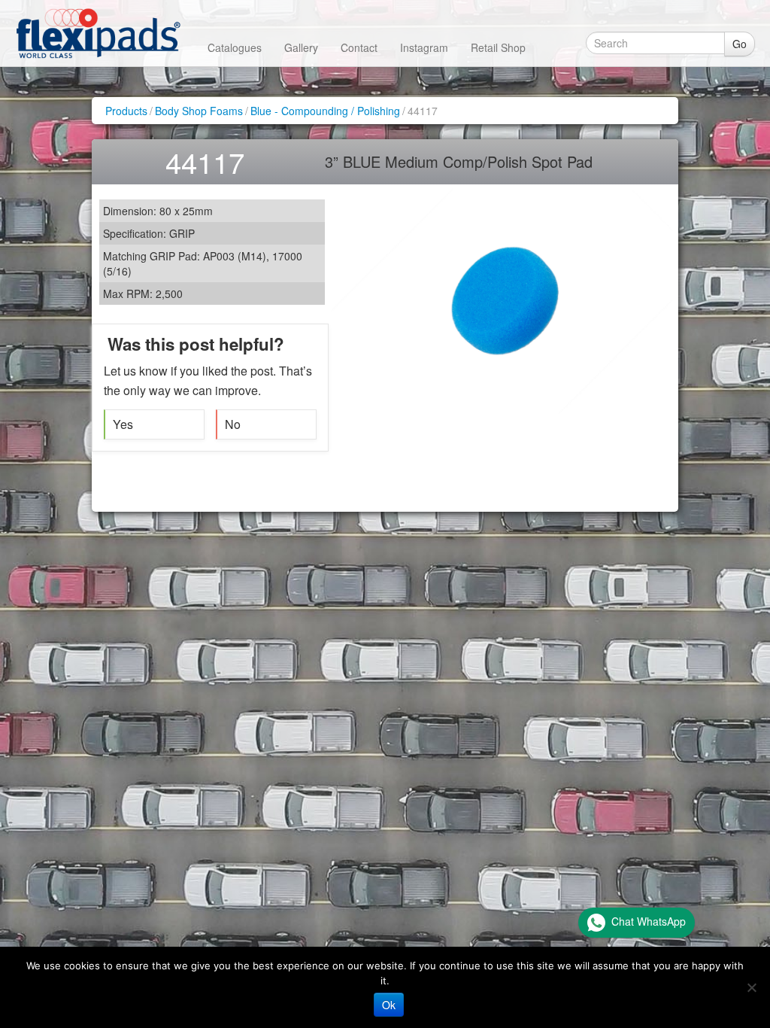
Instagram (424, 47)
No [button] (233, 424)
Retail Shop (498, 47)
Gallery (301, 47)
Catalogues (235, 47)
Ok (389, 1004)
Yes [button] (123, 424)
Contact (359, 47)
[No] (751, 987)
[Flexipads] (98, 33)
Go (739, 43)
